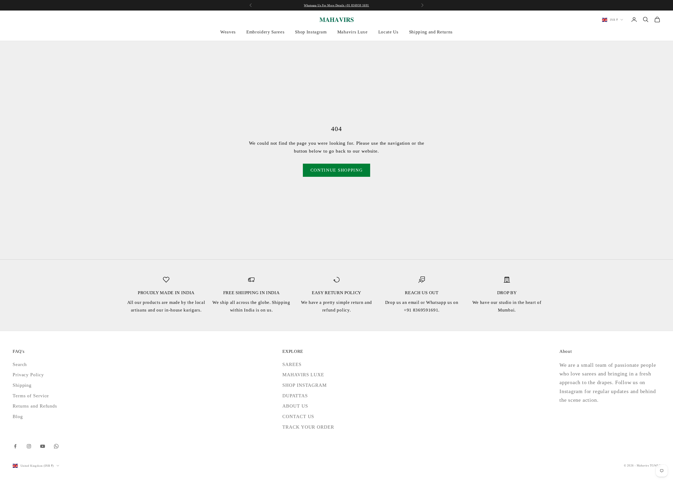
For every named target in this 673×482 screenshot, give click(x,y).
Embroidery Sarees (265, 31)
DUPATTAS (295, 395)
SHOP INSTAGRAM (304, 385)
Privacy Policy (28, 374)
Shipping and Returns (431, 31)
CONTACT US (298, 416)
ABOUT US (295, 406)
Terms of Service (31, 395)
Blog (18, 416)
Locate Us (388, 31)
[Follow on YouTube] (42, 446)
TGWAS (655, 465)
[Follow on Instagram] (29, 446)
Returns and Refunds (35, 406)
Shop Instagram (311, 31)
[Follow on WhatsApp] (56, 446)
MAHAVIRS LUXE (303, 374)
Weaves (228, 31)
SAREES (291, 364)
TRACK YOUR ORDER (308, 427)
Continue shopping (336, 170)
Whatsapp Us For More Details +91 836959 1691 (336, 5)
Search (20, 364)
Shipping (22, 385)
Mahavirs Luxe (352, 31)
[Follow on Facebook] (15, 446)
